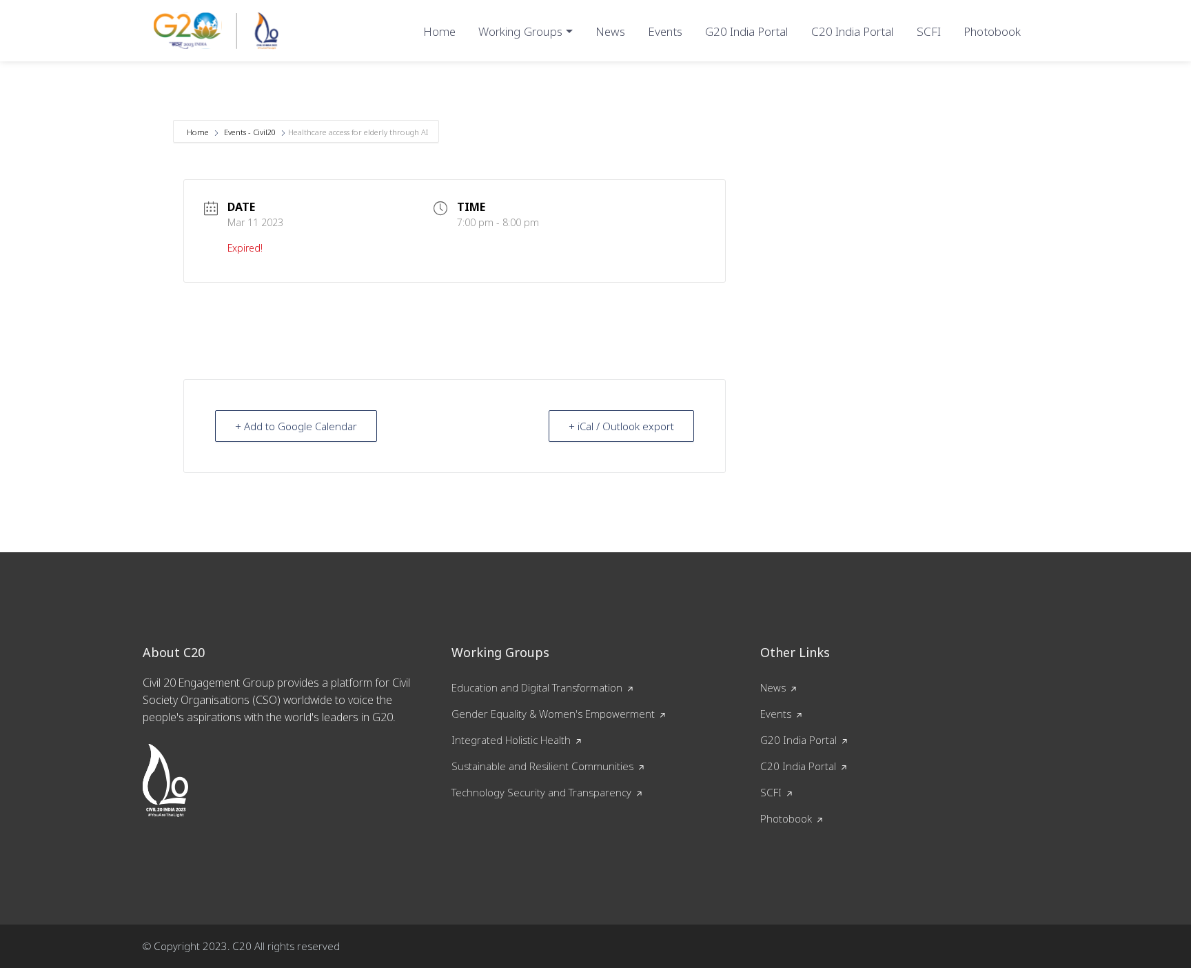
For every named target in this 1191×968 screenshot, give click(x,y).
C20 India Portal (852, 31)
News (610, 31)
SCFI (929, 31)
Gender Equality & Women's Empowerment (553, 713)
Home (439, 31)
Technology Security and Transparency (541, 792)
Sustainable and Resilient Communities (542, 766)
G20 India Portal (746, 31)
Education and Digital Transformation (536, 687)
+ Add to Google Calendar (296, 426)
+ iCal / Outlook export (621, 426)
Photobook (992, 31)
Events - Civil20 (250, 132)
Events (665, 31)
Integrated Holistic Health (511, 740)
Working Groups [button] (520, 31)
